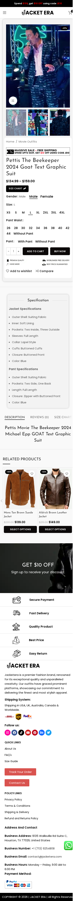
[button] (9, 66)
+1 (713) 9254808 (43, 848)
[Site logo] (38, 12)
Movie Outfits (28, 141)
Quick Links (13, 742)
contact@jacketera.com (45, 856)
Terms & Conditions (17, 806)
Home (10, 141)
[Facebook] (14, 733)
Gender (11, 196)
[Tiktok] (21, 733)
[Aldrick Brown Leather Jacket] (55, 489)
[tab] (15, 417)
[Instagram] (8, 733)
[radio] (33, 196)
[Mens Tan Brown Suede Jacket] (20, 489)
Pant (9, 241)
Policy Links (13, 793)
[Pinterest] (35, 733)
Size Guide (11, 761)
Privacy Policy (13, 799)
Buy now (60, 251)
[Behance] (42, 733)
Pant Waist (14, 220)
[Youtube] (28, 733)
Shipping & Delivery (17, 812)
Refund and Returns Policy (21, 818)
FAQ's (8, 755)
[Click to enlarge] (13, 100)
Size (9, 204)
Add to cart (35, 251)
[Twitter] (48, 733)
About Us (10, 749)
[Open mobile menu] (4, 12)
